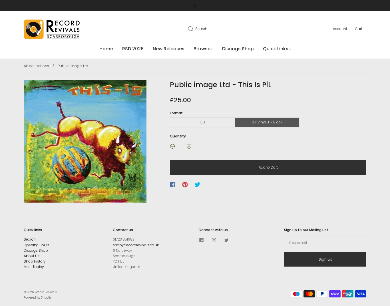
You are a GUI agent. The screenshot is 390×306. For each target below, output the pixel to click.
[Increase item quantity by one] (189, 147)
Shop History (35, 261)
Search (201, 28)
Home (106, 49)
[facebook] (201, 240)
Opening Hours (36, 245)
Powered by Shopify (37, 297)
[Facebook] (172, 184)
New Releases (168, 49)
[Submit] (194, 28)
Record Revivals (46, 292)
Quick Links (275, 49)
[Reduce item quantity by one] (172, 147)
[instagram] (214, 240)
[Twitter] (197, 184)
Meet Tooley (34, 266)
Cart (358, 28)
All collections (36, 66)
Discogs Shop (238, 49)
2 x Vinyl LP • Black (267, 122)
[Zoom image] (85, 142)
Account (340, 28)
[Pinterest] (185, 184)
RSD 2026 (133, 49)
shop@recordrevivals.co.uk (136, 245)
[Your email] (325, 243)
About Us (31, 255)
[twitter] (226, 240)
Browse (202, 49)
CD (202, 122)
